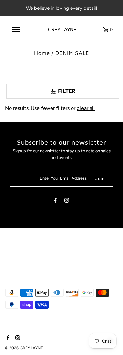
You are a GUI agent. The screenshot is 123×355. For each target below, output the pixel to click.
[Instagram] (66, 201)
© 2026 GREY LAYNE (24, 348)
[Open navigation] (16, 29)
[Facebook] (55, 201)
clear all (86, 108)
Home (42, 53)
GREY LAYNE (62, 29)
